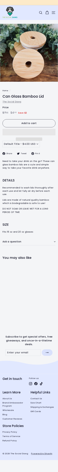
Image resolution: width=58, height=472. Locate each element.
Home (5, 90)
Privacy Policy (10, 432)
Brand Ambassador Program (13, 404)
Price (6, 107)
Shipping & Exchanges (42, 407)
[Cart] (47, 12)
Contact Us (36, 398)
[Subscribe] (47, 352)
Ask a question (12, 241)
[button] (29, 132)
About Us (7, 398)
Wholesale (8, 410)
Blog (5, 414)
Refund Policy (10, 440)
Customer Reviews (12, 418)
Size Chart (35, 402)
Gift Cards (35, 411)
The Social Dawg (12, 101)
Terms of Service (11, 436)
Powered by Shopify (41, 453)
